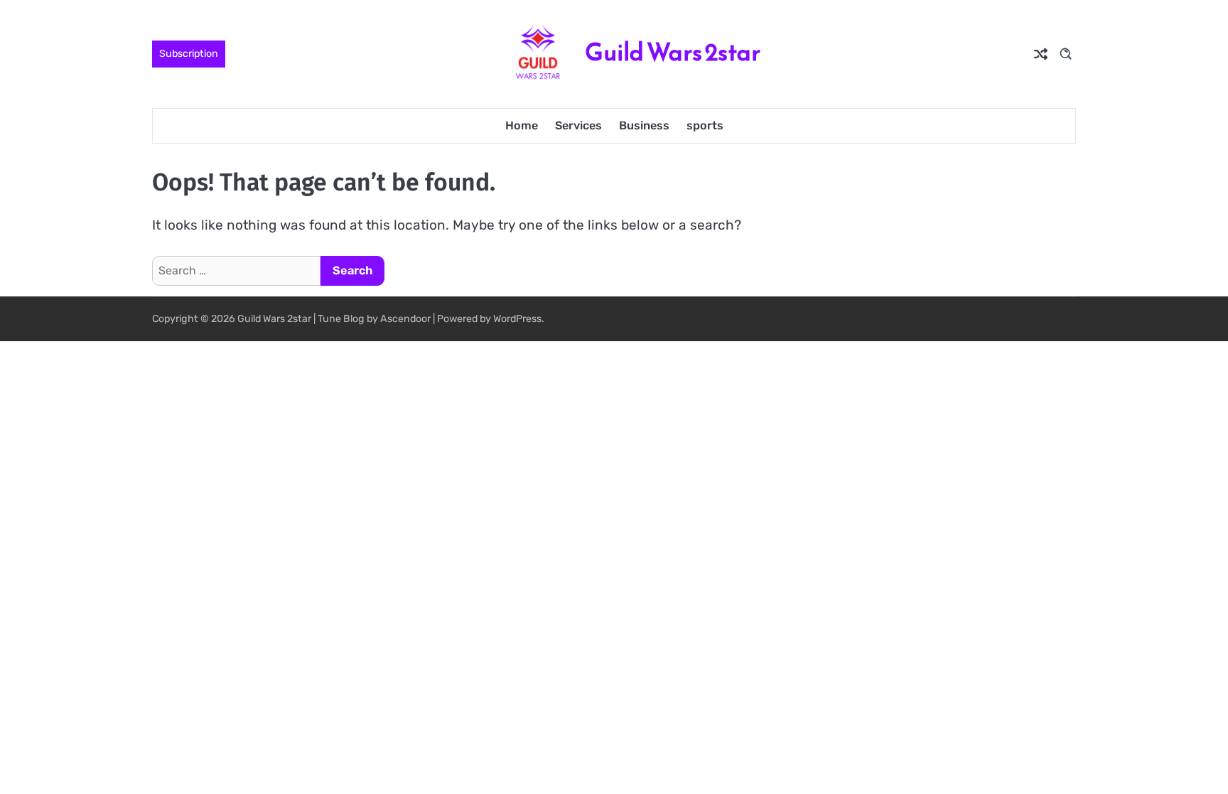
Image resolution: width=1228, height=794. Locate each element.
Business (644, 125)
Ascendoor (405, 319)
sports (704, 125)
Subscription (188, 54)
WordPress (517, 319)
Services (578, 125)
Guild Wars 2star (672, 52)
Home (521, 125)
